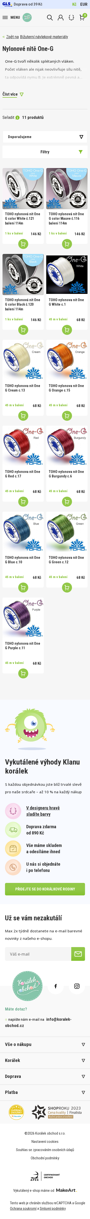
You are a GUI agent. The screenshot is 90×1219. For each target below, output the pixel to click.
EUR (84, 4)
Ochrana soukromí (23, 1208)
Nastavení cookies (45, 1141)
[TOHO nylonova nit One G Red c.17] (23, 446)
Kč (74, 4)
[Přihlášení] (61, 17)
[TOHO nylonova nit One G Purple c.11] (23, 618)
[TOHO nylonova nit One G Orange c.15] (67, 360)
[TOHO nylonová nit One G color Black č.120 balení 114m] (23, 274)
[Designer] (71, 17)
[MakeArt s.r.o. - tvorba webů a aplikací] (66, 1190)
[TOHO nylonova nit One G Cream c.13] (23, 360)
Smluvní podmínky (53, 1208)
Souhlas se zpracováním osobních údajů (45, 1150)
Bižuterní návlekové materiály (44, 36)
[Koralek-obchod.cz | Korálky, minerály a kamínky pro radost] (27, 17)
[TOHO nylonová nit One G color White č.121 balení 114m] (23, 188)
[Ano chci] (78, 954)
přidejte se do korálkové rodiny (45, 889)
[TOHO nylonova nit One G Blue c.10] (23, 532)
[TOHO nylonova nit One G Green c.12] (67, 532)
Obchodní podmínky (45, 1158)
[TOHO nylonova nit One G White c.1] (67, 274)
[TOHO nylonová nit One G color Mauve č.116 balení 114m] (67, 188)
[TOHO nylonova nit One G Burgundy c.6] (67, 446)
